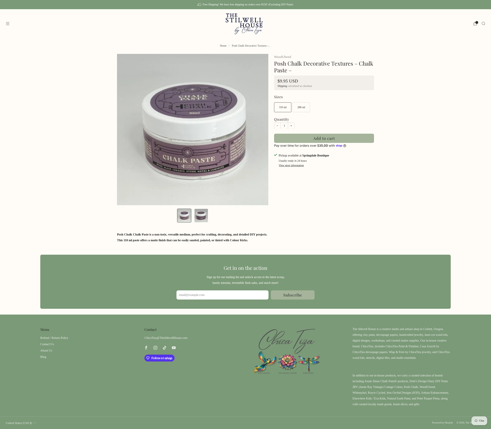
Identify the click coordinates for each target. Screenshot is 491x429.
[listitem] (245, 4)
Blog (43, 356)
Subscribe (292, 294)
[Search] (483, 23)
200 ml (301, 107)
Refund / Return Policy (54, 337)
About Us (46, 350)
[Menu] (8, 24)
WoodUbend (282, 57)
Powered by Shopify (442, 422)
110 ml (283, 107)
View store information (291, 165)
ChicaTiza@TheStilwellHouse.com (165, 337)
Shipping (282, 86)
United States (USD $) (19, 423)
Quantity (281, 119)
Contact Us (47, 344)
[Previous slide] (124, 129)
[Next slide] (261, 129)
